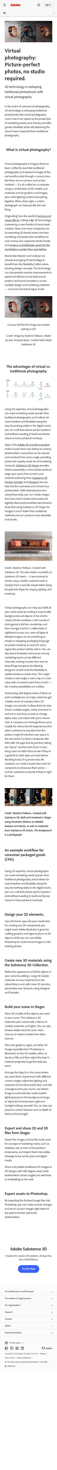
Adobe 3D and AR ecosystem (34, 444)
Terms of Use (10, 1358)
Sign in (48, 5)
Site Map (43, 1362)
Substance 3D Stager (27, 465)
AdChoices (11, 1366)
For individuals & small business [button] (19, 1291)
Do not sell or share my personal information (21, 1362)
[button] (38, 4)
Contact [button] (8, 1319)
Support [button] (8, 1312)
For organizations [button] (13, 1305)
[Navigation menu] (4, 5)
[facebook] (6, 1348)
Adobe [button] (8, 1325)
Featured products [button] (13, 1332)
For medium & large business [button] (18, 1298)
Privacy (42, 1354)
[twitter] (17, 1348)
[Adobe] (15, 5)
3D (4, 13)
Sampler (18, 482)
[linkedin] (22, 1348)
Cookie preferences (24, 1358)
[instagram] (11, 1348)
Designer (34, 482)
